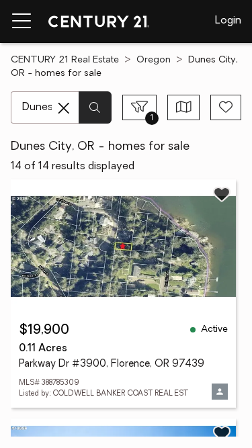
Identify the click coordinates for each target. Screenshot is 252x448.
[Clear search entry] (63, 108)
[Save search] (225, 107)
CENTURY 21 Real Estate (65, 60)
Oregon (153, 60)
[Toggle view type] (183, 107)
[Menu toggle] (21, 21)
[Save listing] (222, 194)
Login (228, 20)
